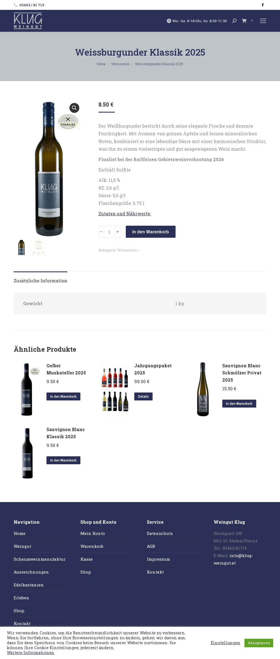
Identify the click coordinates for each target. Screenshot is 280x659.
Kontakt (22, 623)
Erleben (21, 597)
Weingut (22, 546)
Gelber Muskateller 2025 (66, 369)
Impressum (158, 559)
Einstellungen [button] (225, 642)
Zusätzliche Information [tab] (40, 280)
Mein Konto (92, 533)
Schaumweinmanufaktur (40, 559)
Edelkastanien (29, 585)
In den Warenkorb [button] (63, 397)
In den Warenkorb (150, 231)
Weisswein (127, 250)
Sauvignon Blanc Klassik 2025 (65, 432)
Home (19, 533)
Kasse (86, 559)
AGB (151, 546)
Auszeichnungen (31, 572)
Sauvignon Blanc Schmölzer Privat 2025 (241, 373)
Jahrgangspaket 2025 (153, 369)
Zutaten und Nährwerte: (124, 213)
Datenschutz (160, 533)
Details (143, 397)
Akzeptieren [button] (259, 642)
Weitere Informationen (30, 652)
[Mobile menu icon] (263, 21)
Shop (19, 610)
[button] (74, 108)
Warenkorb (91, 546)
